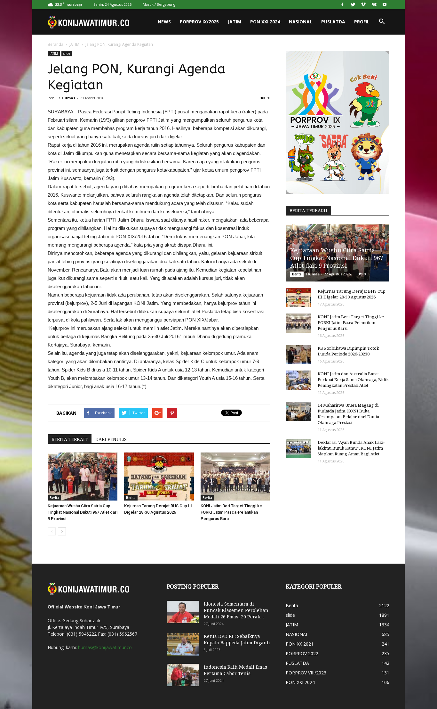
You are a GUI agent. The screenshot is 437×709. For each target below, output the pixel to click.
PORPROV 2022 (302, 653)
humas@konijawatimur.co (105, 647)
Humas (68, 97)
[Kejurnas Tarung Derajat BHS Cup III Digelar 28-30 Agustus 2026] (159, 476)
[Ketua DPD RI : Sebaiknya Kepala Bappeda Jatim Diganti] (183, 644)
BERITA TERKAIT (70, 439)
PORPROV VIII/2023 (306, 673)
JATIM (234, 22)
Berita (54, 497)
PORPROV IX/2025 (199, 22)
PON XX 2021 (300, 644)
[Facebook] (342, 4)
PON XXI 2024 (265, 22)
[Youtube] (384, 4)
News (164, 22)
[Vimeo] (363, 4)
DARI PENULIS (111, 439)
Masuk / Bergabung (159, 4)
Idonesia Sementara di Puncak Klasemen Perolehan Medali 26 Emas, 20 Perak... (236, 610)
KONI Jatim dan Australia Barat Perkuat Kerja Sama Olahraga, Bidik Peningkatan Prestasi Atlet (353, 379)
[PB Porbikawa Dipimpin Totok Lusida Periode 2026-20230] (298, 354)
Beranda (55, 44)
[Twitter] (353, 4)
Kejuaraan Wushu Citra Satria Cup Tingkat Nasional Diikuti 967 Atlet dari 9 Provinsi (82, 512)
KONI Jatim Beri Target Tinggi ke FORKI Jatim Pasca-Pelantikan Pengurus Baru (231, 512)
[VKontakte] (374, 4)
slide (66, 53)
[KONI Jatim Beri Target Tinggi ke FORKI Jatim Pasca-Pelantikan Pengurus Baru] (235, 476)
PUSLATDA (333, 22)
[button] (381, 21)
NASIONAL (300, 22)
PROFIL (361, 22)
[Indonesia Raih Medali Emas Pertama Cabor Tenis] (183, 675)
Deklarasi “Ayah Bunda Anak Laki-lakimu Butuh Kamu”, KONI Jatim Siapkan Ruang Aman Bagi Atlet (351, 448)
